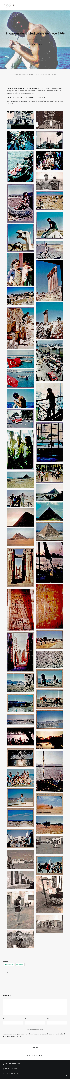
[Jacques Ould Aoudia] (8, 5)
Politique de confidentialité (10, 1073)
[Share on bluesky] (39, 44)
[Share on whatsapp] (37, 44)
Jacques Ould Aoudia (35, 39)
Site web (50, 1019)
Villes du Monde (28, 74)
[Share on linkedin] (34, 44)
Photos (21, 74)
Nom (5, 1019)
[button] (66, 5)
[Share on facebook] (27, 44)
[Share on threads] (32, 44)
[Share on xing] (42, 44)
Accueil (16, 74)
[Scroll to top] (66, 1075)
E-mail (27, 1019)
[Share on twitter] (30, 44)
